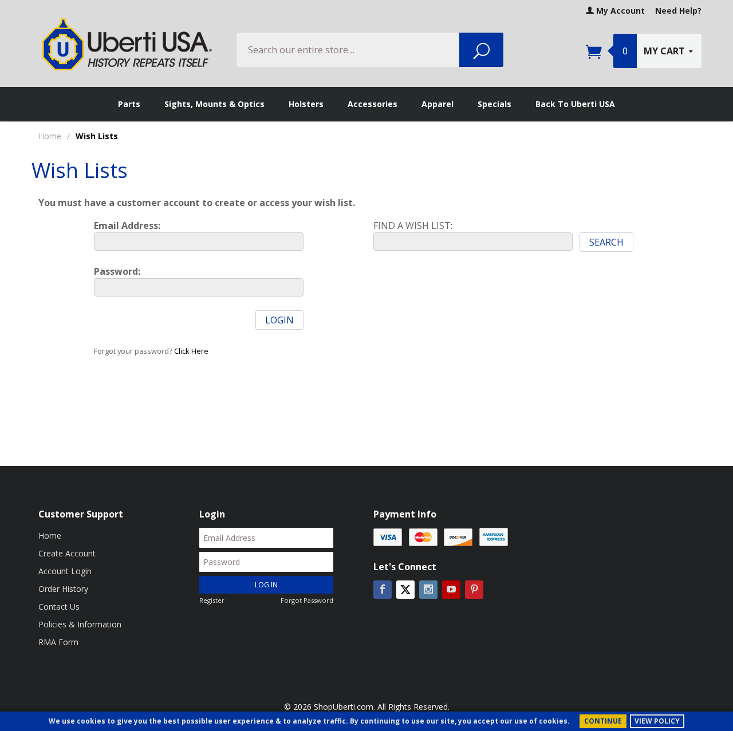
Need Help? (678, 10)
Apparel (437, 103)
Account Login (65, 571)
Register (211, 600)
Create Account (67, 553)
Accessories (372, 103)
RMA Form (58, 642)
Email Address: (127, 225)
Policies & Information (79, 624)
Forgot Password (307, 600)
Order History (63, 588)
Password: (117, 271)
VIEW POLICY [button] (657, 721)
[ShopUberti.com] (127, 44)
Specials (494, 103)
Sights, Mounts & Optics (214, 103)
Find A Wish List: (412, 225)
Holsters (306, 103)
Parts (129, 103)
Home (49, 136)
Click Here (191, 351)
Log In (266, 585)
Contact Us (59, 606)
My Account (619, 10)
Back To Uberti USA (575, 103)
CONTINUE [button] (603, 721)
